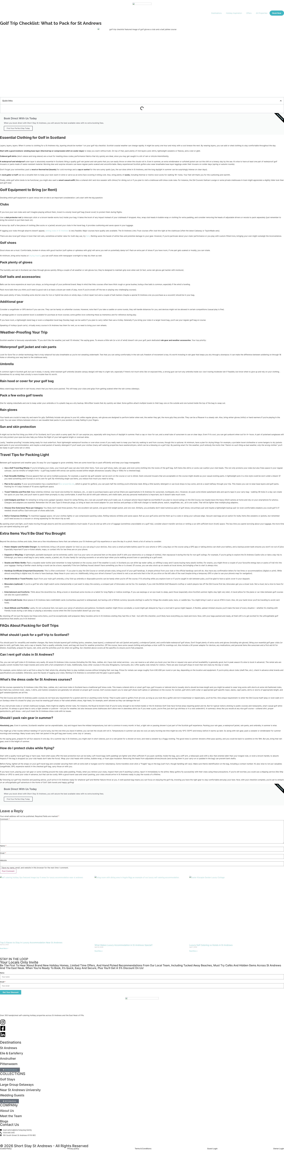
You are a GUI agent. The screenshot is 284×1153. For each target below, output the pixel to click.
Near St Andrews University (20, 1090)
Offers (248, 13)
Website (3, 860)
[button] (281, 101)
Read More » (4, 948)
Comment (5, 819)
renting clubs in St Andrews (56, 231)
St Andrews (8, 1048)
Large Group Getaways (17, 1084)
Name (3, 846)
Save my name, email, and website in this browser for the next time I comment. (35, 868)
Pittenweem (9, 1064)
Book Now (276, 13)
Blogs (4, 1121)
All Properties (261, 13)
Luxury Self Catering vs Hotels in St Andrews (211, 945)
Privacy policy (73, 1148)
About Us (7, 1111)
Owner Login (278, 1148)
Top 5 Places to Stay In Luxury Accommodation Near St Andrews (31, 942)
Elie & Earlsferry (11, 1053)
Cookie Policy (6, 1148)
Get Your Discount (11, 992)
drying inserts (35, 256)
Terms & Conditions (143, 1148)
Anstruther (8, 1058)
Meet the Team (11, 1116)
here (88, 236)
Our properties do (66, 484)
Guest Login (212, 1148)
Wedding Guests (12, 1095)
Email (3, 853)
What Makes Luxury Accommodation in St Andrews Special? (123, 945)
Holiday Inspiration (234, 13)
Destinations (216, 13)
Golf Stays (7, 1079)
